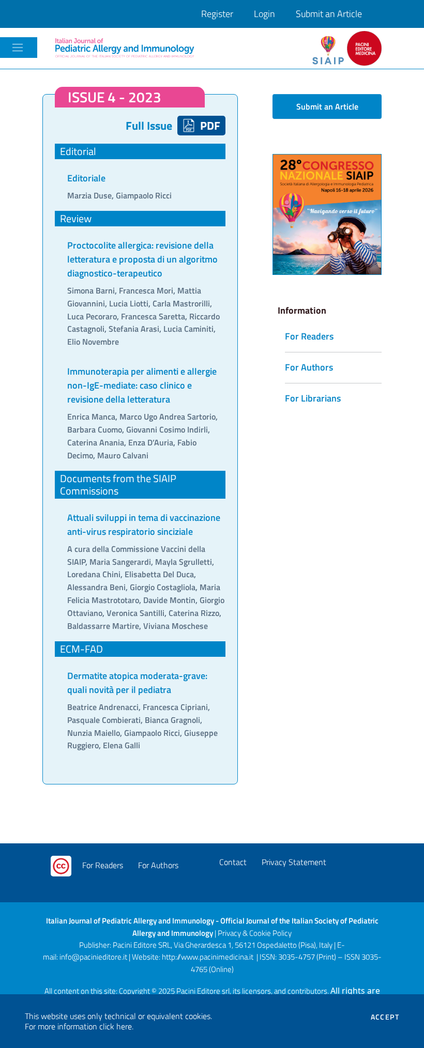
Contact (233, 862)
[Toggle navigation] (17, 47)
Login (264, 14)
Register (217, 14)
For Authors (158, 865)
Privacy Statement (294, 862)
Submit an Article (329, 14)
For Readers (102, 865)
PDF (209, 125)
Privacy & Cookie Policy (255, 933)
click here (115, 1026)
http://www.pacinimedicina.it (207, 957)
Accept (385, 1017)
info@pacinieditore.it (93, 957)
